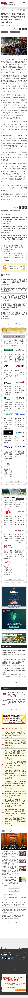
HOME (2, 10)
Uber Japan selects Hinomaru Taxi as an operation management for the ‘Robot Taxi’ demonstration (14, 910)
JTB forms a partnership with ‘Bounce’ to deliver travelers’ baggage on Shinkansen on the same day (13, 916)
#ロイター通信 (16, 25)
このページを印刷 (15, 32)
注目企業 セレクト (9, 336)
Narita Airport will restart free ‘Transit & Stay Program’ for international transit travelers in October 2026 (13, 904)
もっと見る (14, 323)
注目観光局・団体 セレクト (12, 497)
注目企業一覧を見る (14, 481)
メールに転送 (4, 32)
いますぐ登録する (21, 990)
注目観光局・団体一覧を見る (14, 579)
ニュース (7, 10)
